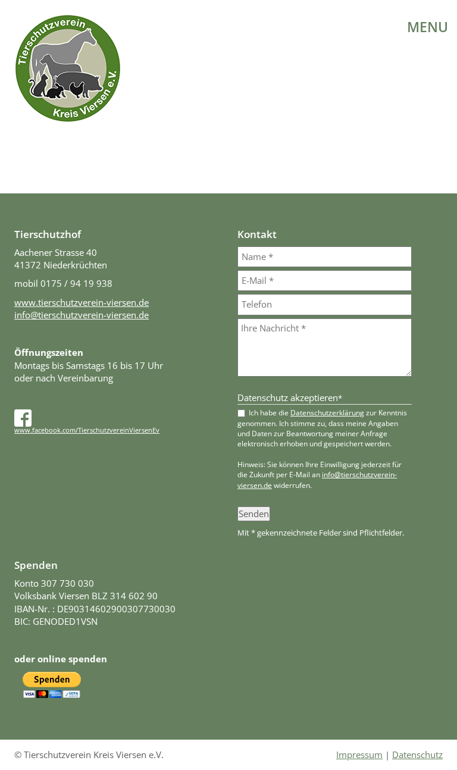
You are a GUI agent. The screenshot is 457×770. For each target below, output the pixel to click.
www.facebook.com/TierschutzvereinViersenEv (86, 429)
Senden (254, 513)
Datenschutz (417, 754)
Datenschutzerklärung (327, 413)
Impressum (359, 754)
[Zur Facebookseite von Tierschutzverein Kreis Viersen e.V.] (23, 416)
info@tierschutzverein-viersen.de (81, 315)
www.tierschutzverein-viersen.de (81, 302)
